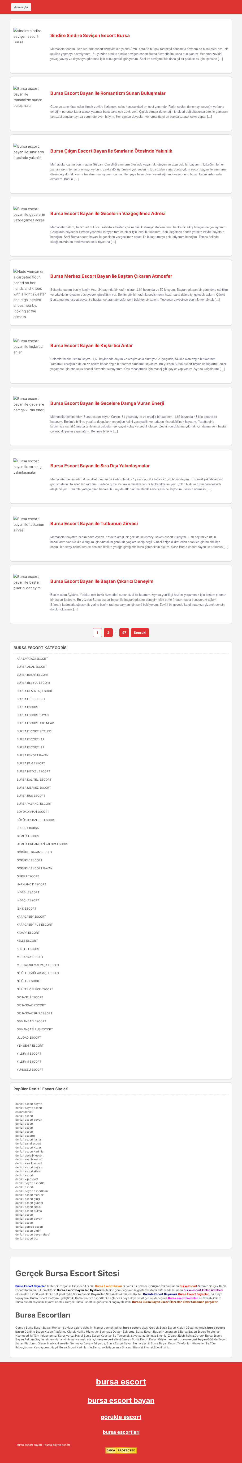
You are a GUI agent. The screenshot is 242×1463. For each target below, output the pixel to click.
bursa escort (132, 1327)
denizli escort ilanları (29, 1139)
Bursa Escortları (31, 747)
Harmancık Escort (31, 884)
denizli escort (24, 1116)
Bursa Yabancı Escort (34, 803)
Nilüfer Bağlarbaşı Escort (38, 973)
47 (124, 632)
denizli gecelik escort (29, 1155)
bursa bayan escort (57, 1444)
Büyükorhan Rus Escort (36, 820)
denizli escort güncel (29, 1203)
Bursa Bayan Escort (33, 674)
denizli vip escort (26, 1179)
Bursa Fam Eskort (31, 763)
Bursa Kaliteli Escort (34, 779)
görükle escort (121, 1416)
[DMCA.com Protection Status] (121, 1453)
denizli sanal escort (28, 1143)
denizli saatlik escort (29, 1159)
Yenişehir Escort (30, 1045)
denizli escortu (25, 1135)
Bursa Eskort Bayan (32, 755)
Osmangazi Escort (31, 1021)
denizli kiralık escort (28, 1163)
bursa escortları (121, 1432)
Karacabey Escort (31, 916)
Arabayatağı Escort (32, 658)
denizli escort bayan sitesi (32, 1234)
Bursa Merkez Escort (34, 787)
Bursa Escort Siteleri (34, 731)
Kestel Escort (28, 949)
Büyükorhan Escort (33, 811)
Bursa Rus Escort (31, 795)
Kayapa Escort (28, 932)
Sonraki (140, 632)
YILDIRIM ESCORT (29, 1053)
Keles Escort (27, 940)
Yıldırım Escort (29, 1061)
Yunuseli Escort (30, 1069)
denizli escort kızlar (28, 1147)
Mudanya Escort (30, 957)
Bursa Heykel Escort (33, 771)
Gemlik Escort (28, 836)
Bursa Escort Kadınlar (35, 723)
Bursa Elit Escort (31, 699)
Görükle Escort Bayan (34, 868)
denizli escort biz (26, 1238)
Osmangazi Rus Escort (35, 1029)
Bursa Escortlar (30, 739)
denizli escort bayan (28, 1104)
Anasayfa (21, 7)
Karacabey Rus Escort (35, 924)
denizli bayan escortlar (30, 1183)
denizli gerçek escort (29, 1226)
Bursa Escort (28, 707)
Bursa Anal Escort (32, 666)
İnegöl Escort (28, 892)
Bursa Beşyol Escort (34, 682)
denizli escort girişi (27, 1199)
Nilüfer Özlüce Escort (35, 989)
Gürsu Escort (28, 876)
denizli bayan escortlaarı (31, 1191)
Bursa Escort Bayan (33, 715)
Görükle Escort (30, 860)
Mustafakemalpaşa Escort (38, 965)
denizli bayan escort (28, 1108)
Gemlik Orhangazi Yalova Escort (43, 844)
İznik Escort (26, 908)
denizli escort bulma (28, 1211)
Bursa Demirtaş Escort (35, 691)
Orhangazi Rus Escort (34, 1013)
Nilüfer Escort (29, 981)
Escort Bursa (28, 828)
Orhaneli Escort (30, 997)
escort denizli (24, 1112)
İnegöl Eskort (28, 900)
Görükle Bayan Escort (34, 852)
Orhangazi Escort (31, 1005)
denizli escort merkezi (29, 1195)
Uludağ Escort (29, 1037)
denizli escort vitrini (28, 1230)
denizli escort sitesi (28, 1171)
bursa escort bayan (193, 1339)
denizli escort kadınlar (29, 1151)
